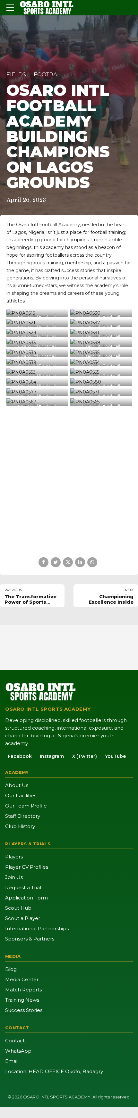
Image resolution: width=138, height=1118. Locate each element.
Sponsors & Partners (29, 939)
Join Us (14, 877)
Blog (11, 969)
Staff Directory (22, 816)
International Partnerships (37, 928)
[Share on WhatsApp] (92, 562)
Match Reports (23, 990)
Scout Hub (18, 908)
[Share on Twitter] (56, 562)
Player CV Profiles (26, 867)
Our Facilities (20, 795)
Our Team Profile (26, 806)
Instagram (52, 756)
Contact (15, 1041)
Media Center (22, 979)
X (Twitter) (84, 756)
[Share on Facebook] (43, 562)
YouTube (115, 756)
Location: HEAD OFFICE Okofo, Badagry (54, 1071)
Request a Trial (23, 887)
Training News (22, 1000)
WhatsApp (18, 1051)
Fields (16, 74)
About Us (16, 785)
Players (14, 857)
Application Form (26, 898)
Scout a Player (22, 918)
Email (12, 1061)
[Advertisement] (69, 482)
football (49, 74)
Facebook (20, 756)
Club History (20, 826)
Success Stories (23, 1010)
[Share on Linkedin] (80, 562)
